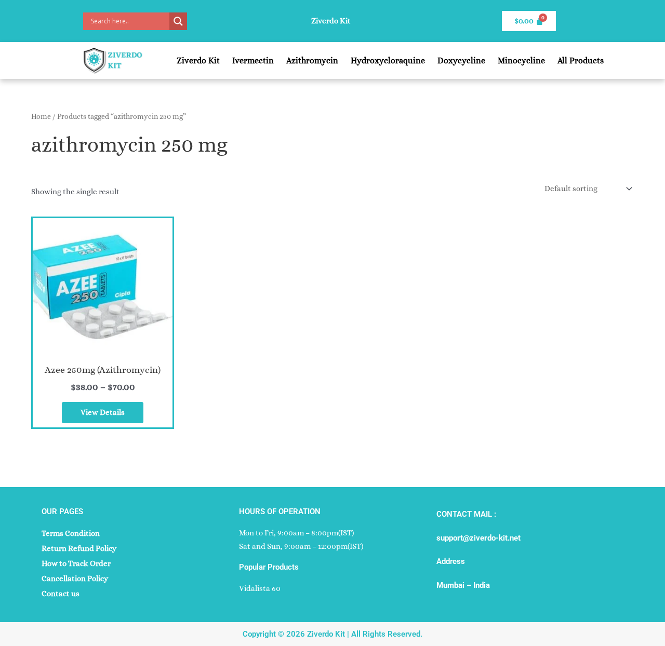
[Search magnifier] (178, 21)
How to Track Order (76, 563)
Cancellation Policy (75, 578)
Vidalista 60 (260, 588)
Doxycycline (461, 60)
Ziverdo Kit (198, 60)
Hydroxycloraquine (388, 60)
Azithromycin (312, 60)
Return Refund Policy (79, 548)
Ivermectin (253, 60)
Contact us (60, 593)
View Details (103, 412)
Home (41, 116)
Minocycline (521, 60)
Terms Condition (71, 533)
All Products (580, 60)
